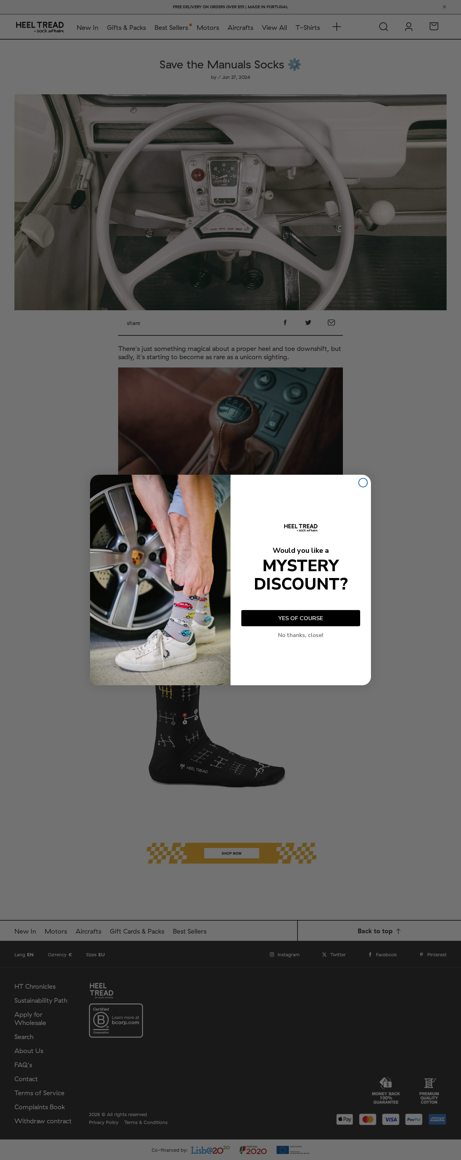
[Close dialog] (363, 482)
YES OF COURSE (300, 618)
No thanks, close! (300, 635)
